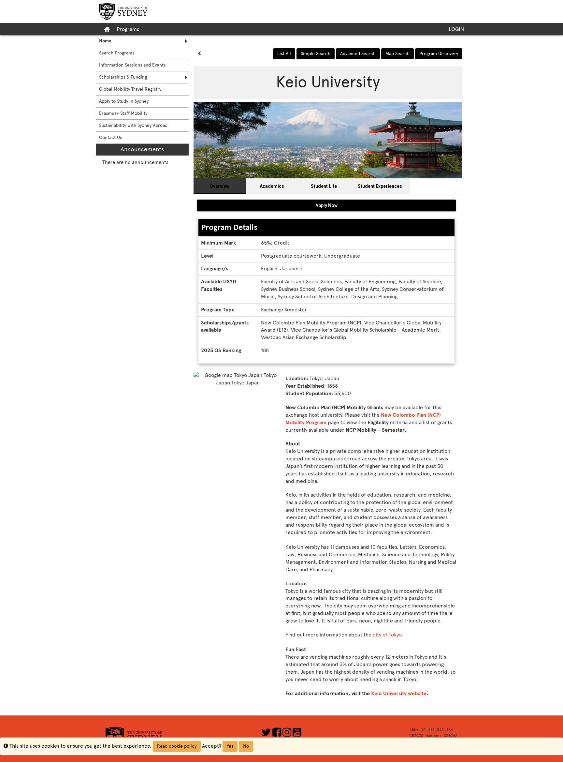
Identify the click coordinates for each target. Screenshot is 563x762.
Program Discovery (438, 53)
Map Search (397, 53)
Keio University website (398, 693)
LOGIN (456, 29)
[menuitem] (142, 41)
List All (284, 53)
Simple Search (315, 53)
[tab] (220, 186)
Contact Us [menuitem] (110, 137)
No (246, 746)
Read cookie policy (176, 746)
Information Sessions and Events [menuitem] (132, 65)
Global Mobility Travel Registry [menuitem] (130, 89)
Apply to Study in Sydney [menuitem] (124, 101)
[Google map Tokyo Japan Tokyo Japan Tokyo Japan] (238, 405)
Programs (128, 29)
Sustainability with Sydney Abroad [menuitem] (133, 125)
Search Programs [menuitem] (116, 53)
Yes (230, 746)
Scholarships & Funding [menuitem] (123, 77)
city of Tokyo (387, 635)
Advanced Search (358, 53)
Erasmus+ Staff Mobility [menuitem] (123, 113)
